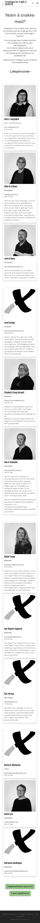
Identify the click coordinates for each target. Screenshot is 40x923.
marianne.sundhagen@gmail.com (16, 871)
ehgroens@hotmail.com (13, 470)
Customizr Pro (25, 919)
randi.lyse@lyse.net (11, 822)
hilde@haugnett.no (11, 194)
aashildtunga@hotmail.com (14, 565)
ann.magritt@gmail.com (13, 637)
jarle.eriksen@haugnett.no (13, 267)
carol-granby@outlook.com (14, 331)
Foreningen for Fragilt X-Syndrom (21, 914)
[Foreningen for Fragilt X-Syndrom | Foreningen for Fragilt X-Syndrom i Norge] (3, 3)
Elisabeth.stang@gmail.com (14, 400)
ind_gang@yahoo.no (11, 127)
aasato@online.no (10, 702)
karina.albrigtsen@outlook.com (15, 773)
